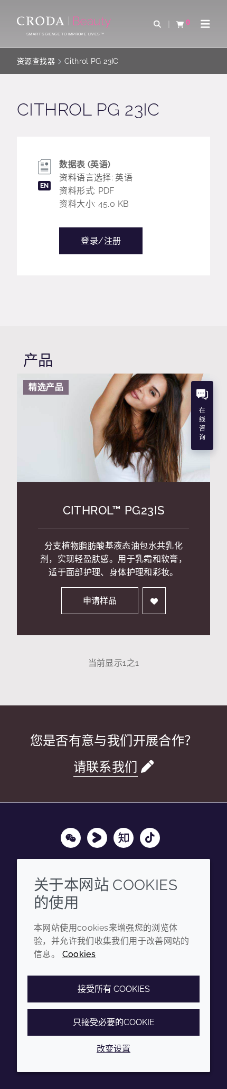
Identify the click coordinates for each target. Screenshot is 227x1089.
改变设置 (113, 1049)
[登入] (154, 600)
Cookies (79, 954)
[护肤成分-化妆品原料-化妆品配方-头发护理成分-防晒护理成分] (65, 22)
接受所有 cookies (114, 989)
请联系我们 (105, 767)
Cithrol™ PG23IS (114, 510)
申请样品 (100, 601)
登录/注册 (101, 241)
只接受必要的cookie (114, 1022)
